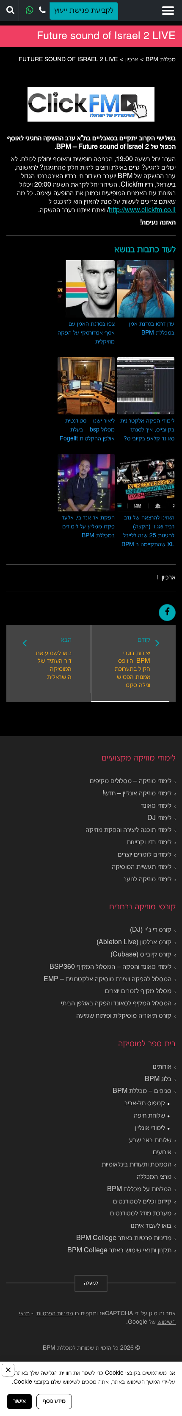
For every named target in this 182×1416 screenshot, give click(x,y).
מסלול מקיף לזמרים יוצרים (138, 991)
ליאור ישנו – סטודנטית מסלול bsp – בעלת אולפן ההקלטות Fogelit (87, 430)
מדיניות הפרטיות (54, 1314)
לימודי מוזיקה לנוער (147, 880)
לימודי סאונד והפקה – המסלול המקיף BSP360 (110, 967)
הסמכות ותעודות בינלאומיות (136, 1165)
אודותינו (162, 1067)
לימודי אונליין (150, 1128)
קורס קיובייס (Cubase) (140, 955)
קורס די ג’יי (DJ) (150, 930)
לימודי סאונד (156, 806)
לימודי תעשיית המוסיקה (141, 867)
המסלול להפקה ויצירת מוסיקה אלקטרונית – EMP (107, 979)
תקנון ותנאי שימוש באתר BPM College (119, 1251)
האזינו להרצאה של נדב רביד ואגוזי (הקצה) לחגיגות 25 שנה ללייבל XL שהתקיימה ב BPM (147, 531)
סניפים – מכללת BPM (142, 1091)
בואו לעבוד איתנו (151, 1226)
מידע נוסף (54, 1401)
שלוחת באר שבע (150, 1141)
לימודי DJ (159, 818)
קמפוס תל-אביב (144, 1104)
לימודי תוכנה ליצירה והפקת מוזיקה (128, 830)
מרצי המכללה (154, 1177)
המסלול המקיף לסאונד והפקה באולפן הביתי (116, 1004)
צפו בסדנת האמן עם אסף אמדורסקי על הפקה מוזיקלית (86, 333)
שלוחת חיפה (149, 1116)
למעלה (91, 1283)
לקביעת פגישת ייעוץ (83, 10)
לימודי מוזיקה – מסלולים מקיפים (130, 781)
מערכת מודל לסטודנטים (140, 1214)
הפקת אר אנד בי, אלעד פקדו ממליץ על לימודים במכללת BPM (88, 527)
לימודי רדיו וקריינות (149, 843)
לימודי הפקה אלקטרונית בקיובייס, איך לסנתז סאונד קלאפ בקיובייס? (147, 430)
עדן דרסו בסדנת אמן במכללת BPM (151, 328)
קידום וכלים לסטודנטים (142, 1202)
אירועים (162, 1152)
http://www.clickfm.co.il (142, 210)
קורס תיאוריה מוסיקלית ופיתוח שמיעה (123, 1016)
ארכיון (169, 578)
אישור (19, 1401)
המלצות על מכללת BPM (139, 1189)
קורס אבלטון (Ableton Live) (134, 942)
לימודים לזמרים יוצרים (144, 855)
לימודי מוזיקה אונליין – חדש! (136, 794)
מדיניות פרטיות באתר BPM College (123, 1238)
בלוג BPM (158, 1079)
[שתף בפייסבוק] (167, 612)
